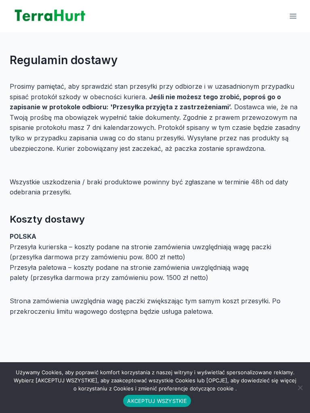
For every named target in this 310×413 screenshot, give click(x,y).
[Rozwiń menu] (292, 16)
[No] (300, 388)
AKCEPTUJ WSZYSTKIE (157, 401)
